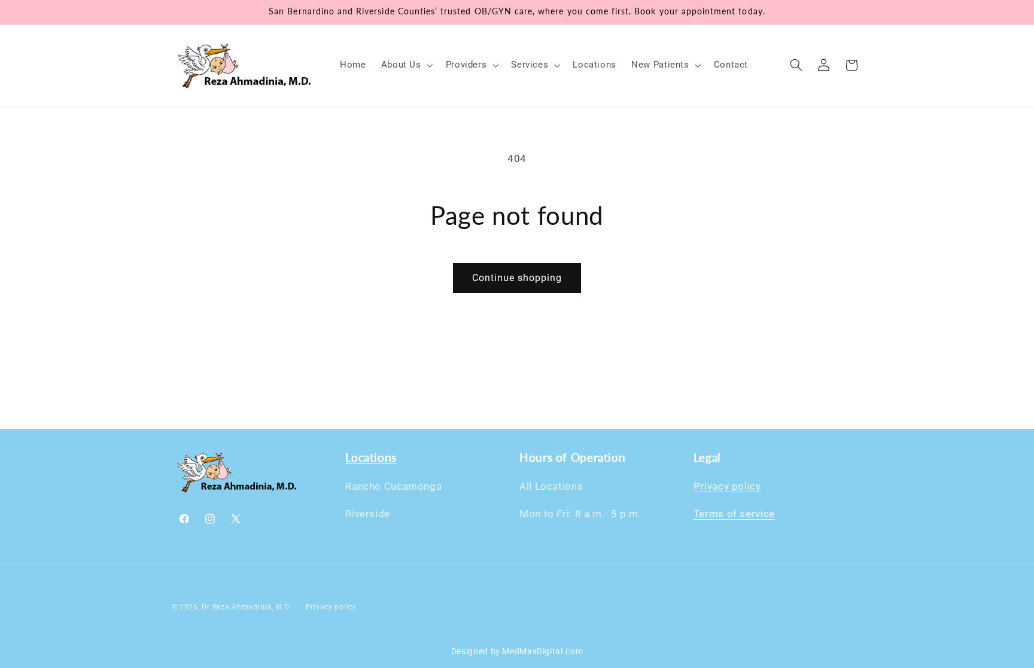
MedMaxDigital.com (542, 651)
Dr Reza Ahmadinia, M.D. (246, 607)
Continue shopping (517, 277)
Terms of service (734, 514)
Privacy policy (727, 486)
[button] (405, 65)
